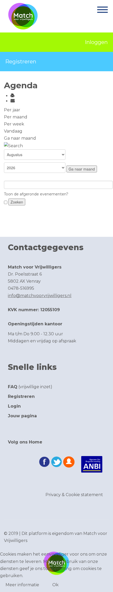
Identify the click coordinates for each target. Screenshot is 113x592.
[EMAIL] (12, 100)
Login (14, 406)
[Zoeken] (13, 145)
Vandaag (13, 131)
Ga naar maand (20, 138)
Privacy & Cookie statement (74, 494)
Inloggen (96, 42)
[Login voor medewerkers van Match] (69, 462)
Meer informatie (22, 584)
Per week (14, 124)
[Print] (12, 95)
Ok (55, 584)
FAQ (12, 386)
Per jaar (12, 109)
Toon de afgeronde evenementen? (36, 194)
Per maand (15, 116)
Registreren (20, 61)
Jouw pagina (22, 415)
